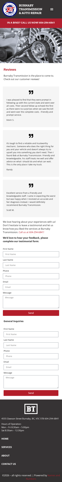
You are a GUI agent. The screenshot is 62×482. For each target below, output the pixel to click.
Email (5, 282)
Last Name (8, 260)
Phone (6, 271)
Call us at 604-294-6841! (31, 232)
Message (7, 293)
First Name (8, 249)
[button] (51, 9)
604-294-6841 (47, 22)
